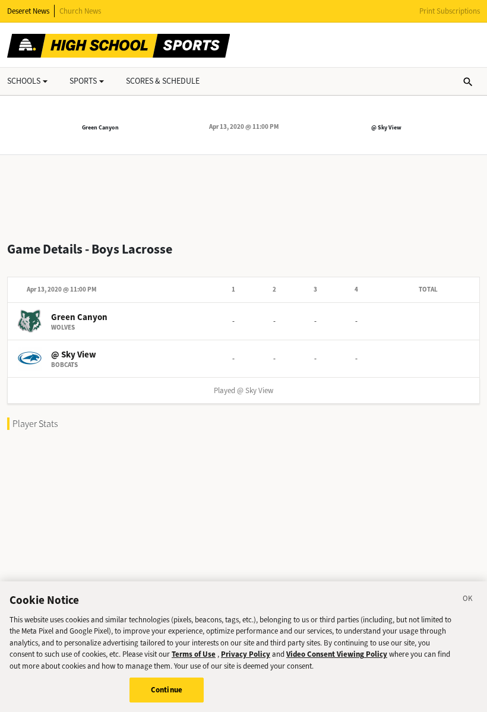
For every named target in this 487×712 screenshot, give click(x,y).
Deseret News (28, 11)
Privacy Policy (245, 654)
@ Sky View (386, 127)
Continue (166, 690)
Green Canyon (100, 127)
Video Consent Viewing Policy (336, 654)
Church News (80, 11)
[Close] (468, 600)
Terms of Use (194, 654)
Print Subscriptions (449, 11)
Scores (163, 81)
